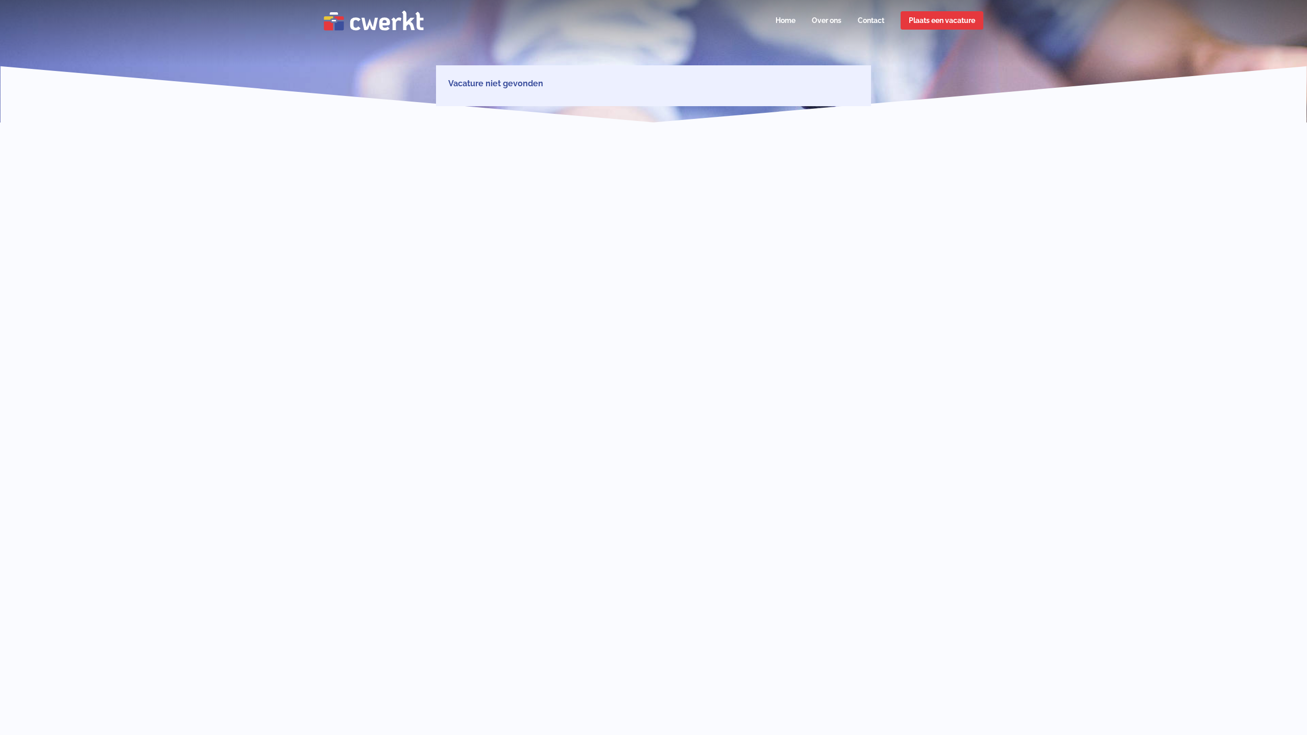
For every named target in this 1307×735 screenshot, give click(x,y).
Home (785, 20)
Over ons (826, 20)
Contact (871, 20)
